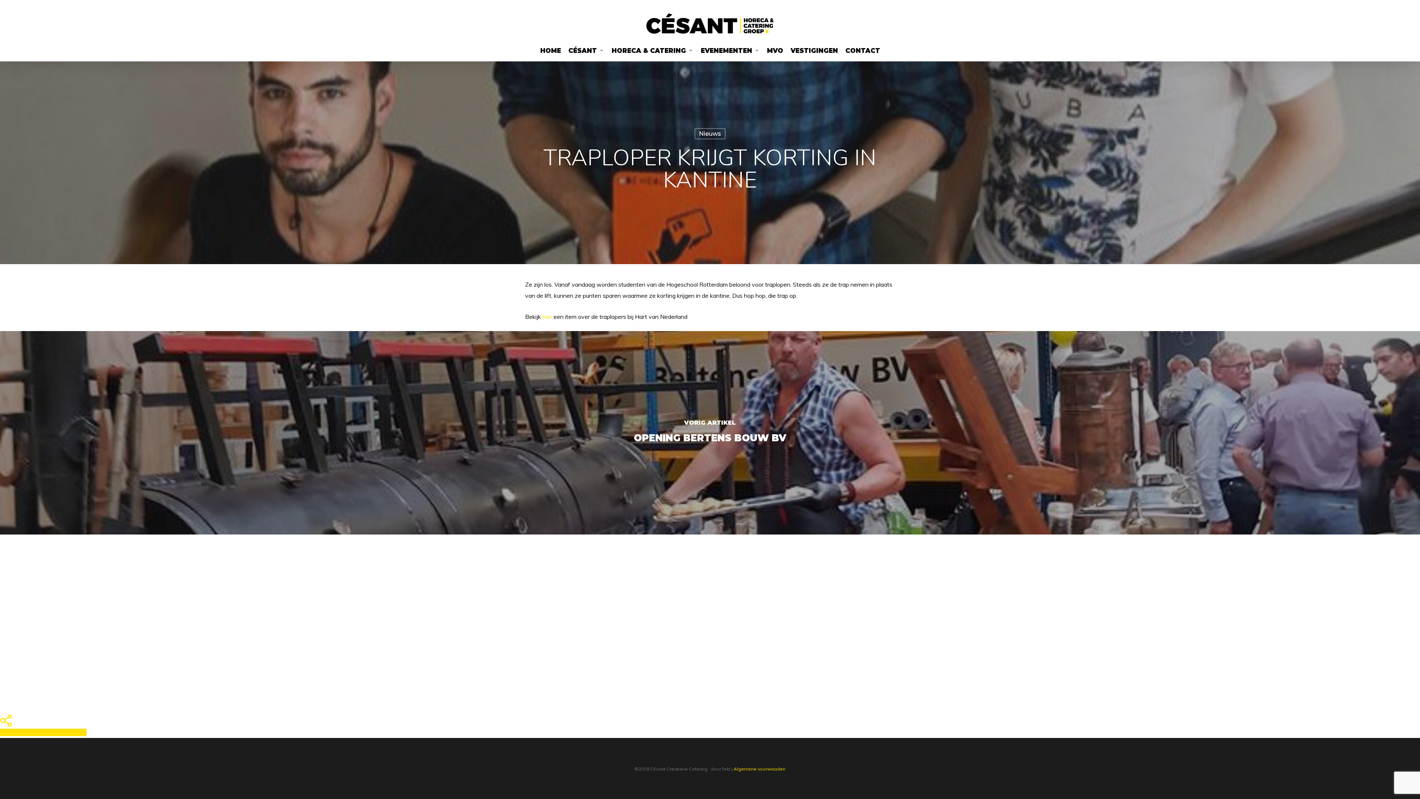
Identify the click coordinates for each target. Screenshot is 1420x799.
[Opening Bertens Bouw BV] (710, 433)
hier (547, 316)
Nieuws (710, 133)
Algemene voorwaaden (759, 769)
